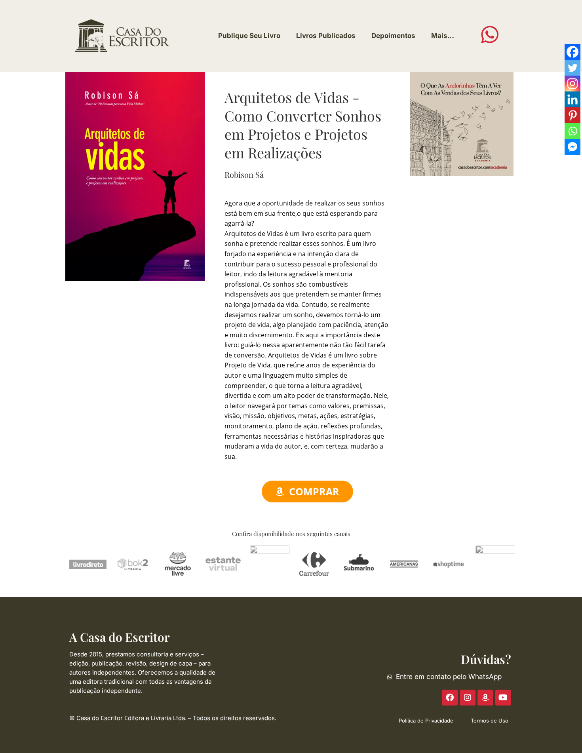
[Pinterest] (572, 115)
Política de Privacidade (426, 720)
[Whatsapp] (572, 131)
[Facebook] (572, 52)
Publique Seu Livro (249, 36)
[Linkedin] (572, 99)
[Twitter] (572, 68)
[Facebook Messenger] (572, 147)
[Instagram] (572, 83)
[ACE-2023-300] (462, 123)
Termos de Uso (489, 720)
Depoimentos (393, 36)
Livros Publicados (326, 36)
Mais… (442, 36)
